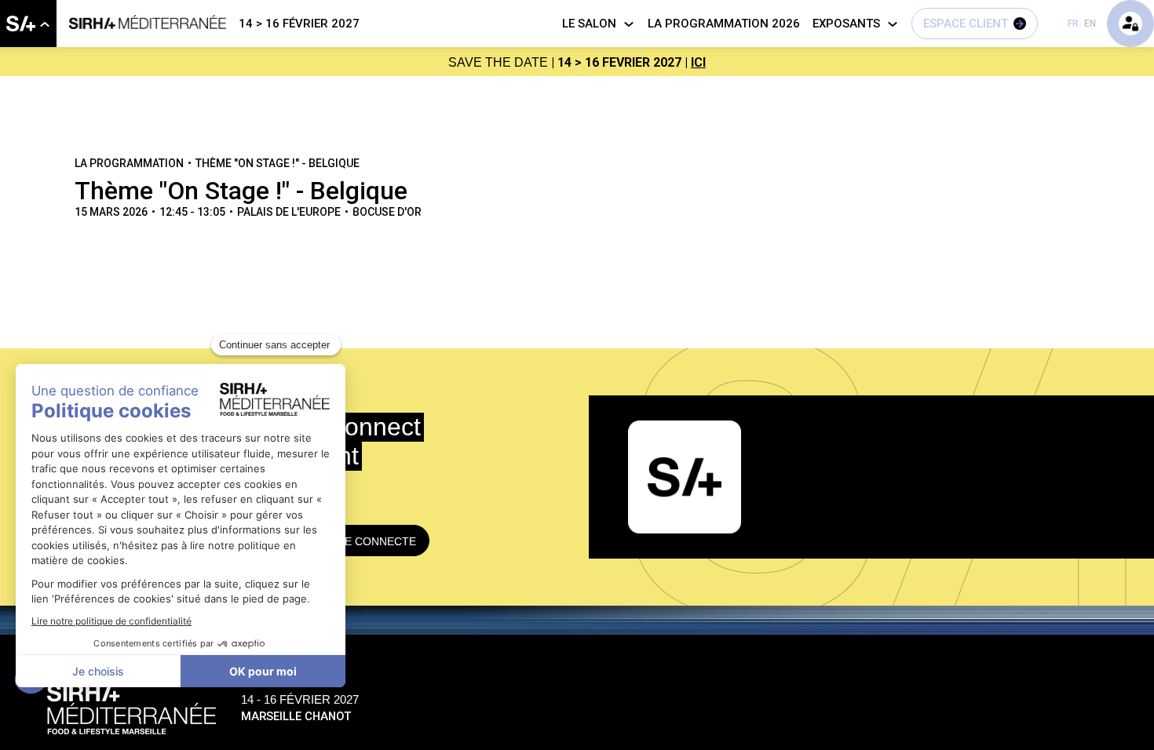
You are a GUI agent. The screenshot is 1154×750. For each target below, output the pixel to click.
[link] (28, 23)
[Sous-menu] (44, 24)
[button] (974, 23)
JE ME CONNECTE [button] (368, 541)
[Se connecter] (1130, 23)
